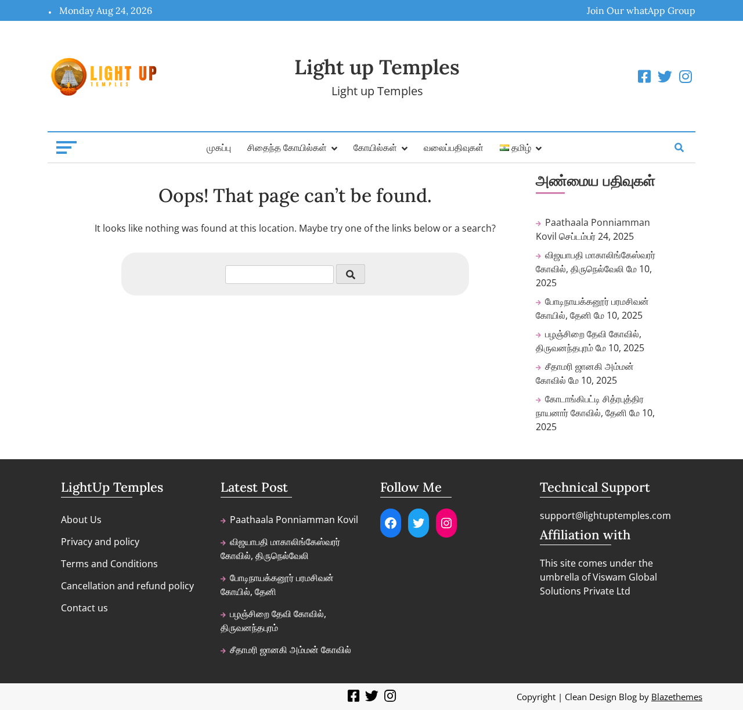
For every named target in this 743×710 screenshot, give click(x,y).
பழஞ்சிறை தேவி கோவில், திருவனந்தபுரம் (273, 620)
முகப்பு (219, 147)
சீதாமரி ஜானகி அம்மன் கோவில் (290, 649)
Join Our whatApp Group (641, 10)
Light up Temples (377, 67)
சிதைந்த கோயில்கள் (287, 147)
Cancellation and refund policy (127, 585)
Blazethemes (676, 696)
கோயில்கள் (375, 147)
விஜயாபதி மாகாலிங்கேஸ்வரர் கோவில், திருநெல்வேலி (280, 548)
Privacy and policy (100, 541)
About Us (81, 519)
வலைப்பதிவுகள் (454, 147)
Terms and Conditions (109, 563)
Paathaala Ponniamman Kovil (294, 519)
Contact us (84, 607)
